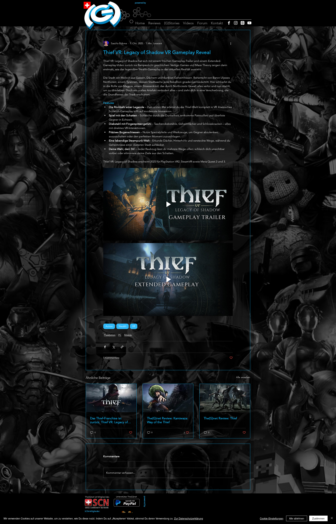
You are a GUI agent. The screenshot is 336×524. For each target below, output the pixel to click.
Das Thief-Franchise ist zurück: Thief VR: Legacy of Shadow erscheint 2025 (109, 420)
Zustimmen (318, 518)
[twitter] (242, 22)
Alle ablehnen (296, 518)
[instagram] (235, 22)
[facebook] (228, 22)
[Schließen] (332, 518)
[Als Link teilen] (122, 347)
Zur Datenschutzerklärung (188, 518)
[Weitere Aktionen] (231, 43)
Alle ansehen (243, 377)
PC (119, 335)
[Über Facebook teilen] (105, 347)
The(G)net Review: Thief (220, 418)
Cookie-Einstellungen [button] (271, 518)
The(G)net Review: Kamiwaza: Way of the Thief (167, 420)
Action (109, 326)
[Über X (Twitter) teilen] (113, 347)
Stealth (122, 326)
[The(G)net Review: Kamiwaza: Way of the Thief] (168, 398)
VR (133, 326)
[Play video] (168, 204)
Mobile (128, 335)
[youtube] (249, 22)
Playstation (109, 335)
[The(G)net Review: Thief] (225, 398)
